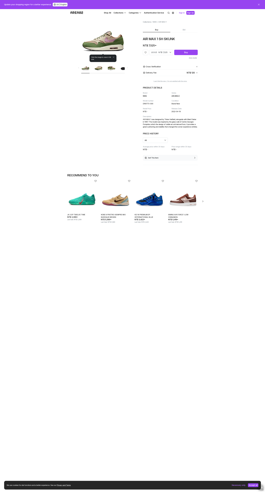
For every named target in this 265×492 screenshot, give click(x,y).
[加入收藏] (145, 52)
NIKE (155, 22)
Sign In (182, 13)
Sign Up (190, 13)
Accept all (253, 485)
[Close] (113, 57)
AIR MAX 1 (162, 22)
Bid (184, 30)
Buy (156, 30)
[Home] (76, 12)
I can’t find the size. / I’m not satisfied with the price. (170, 81)
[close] (259, 4)
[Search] (168, 13)
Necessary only (238, 485)
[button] (173, 13)
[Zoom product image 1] (103, 39)
